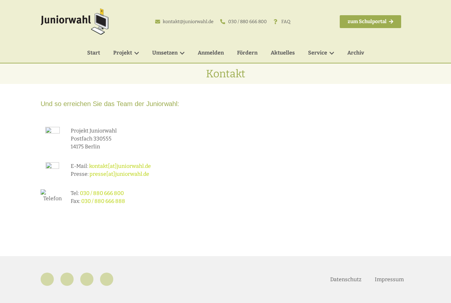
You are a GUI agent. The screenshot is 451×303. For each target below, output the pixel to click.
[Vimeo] (106, 279)
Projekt (122, 53)
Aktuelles (283, 53)
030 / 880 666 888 (103, 201)
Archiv (355, 53)
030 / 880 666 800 (102, 193)
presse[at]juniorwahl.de (119, 174)
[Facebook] (47, 279)
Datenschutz (346, 279)
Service (317, 53)
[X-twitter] (86, 279)
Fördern (247, 53)
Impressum (389, 279)
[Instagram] (67, 279)
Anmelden (211, 53)
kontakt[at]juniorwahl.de (120, 166)
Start (93, 53)
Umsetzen (165, 53)
